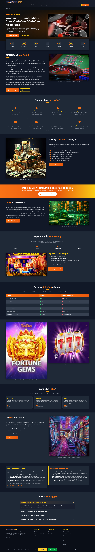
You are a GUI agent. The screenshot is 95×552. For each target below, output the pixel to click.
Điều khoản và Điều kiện (39, 533)
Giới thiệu (36, 531)
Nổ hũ (37, 5)
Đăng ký (78, 5)
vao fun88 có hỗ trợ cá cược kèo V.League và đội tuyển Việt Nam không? (39, 519)
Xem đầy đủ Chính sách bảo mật (14, 485)
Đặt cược (62, 5)
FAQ (49, 536)
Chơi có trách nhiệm (38, 538)
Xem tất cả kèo (57, 164)
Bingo (41, 5)
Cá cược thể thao (70, 5)
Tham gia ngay (13, 90)
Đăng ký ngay (13, 35)
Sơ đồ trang (50, 538)
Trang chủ (26, 5)
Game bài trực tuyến (53, 5)
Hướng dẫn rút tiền (56, 269)
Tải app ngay (12, 437)
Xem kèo (26, 90)
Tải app (46, 5)
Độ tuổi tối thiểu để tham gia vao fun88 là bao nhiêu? (34, 511)
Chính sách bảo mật (38, 536)
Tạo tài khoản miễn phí (48, 194)
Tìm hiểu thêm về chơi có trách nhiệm (58, 483)
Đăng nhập (85, 5)
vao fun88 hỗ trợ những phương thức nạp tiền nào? (33, 502)
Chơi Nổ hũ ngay (13, 221)
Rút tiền (32, 5)
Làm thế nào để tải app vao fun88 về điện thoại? (33, 515)
